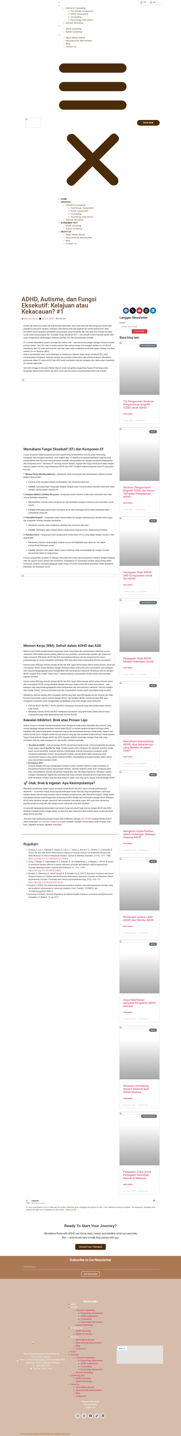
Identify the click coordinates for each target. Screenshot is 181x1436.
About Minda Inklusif (75, 37)
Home (64, 2)
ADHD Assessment (79, 14)
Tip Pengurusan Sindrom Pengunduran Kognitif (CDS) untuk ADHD (138, 404)
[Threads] (84, 1415)
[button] (93, 123)
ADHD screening (73, 29)
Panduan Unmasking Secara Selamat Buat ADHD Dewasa (136, 1089)
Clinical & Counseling (75, 8)
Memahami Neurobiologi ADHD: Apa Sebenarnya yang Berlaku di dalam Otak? (138, 746)
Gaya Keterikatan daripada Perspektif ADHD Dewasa (139, 1003)
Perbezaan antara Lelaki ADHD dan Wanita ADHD (138, 918)
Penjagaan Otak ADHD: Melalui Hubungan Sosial (138, 660)
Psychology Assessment (82, 11)
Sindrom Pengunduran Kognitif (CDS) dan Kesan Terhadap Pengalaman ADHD (139, 492)
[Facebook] (90, 1415)
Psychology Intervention (82, 20)
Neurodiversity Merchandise (79, 40)
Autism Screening (74, 32)
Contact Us (71, 46)
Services (66, 5)
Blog (68, 43)
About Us (66, 34)
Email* (123, 323)
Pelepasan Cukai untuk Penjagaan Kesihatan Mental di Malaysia (137, 1175)
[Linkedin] (103, 1415)
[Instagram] (77, 1415)
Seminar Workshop (74, 23)
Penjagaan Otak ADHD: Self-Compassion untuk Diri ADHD (137, 575)
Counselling (76, 17)
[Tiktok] (96, 1415)
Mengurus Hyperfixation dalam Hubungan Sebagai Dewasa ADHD (139, 834)
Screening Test (69, 26)
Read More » (128, 414)
